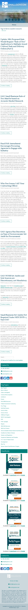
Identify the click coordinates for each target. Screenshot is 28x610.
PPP (2, 419)
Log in (17, 607)
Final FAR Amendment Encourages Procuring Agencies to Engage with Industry (11, 147)
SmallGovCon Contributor (17, 103)
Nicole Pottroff (16, 50)
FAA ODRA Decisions (6, 401)
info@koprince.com (7, 371)
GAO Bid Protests (5, 408)
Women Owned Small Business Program (10, 446)
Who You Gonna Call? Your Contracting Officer (12, 184)
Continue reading (6, 85)
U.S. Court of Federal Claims (7, 439)
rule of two (12, 106)
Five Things (3, 406)
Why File (3, 444)
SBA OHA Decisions (5, 426)
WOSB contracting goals (7, 287)
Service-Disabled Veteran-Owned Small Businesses (12, 430)
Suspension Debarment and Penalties (9, 437)
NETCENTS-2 (14, 325)
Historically (3, 285)
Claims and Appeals (5, 392)
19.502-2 (12, 114)
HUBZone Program (5, 415)
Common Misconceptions (6, 394)
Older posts (3, 30)
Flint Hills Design (12, 607)
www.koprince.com (7, 373)
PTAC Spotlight (4, 421)
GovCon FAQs (4, 410)
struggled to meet (18, 285)
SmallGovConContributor (17, 282)
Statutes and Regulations (6, 435)
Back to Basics (4, 390)
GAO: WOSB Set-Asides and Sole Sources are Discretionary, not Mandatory (14, 278)
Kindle (23, 475)
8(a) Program (4, 388)
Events (2, 399)
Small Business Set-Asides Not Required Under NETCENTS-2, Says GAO (14, 317)
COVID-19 (3, 397)
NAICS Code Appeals (6, 417)
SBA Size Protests (5, 428)
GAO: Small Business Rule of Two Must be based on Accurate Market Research (13, 98)
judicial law (4, 65)
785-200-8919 (5, 368)
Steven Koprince (16, 321)
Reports (2, 424)
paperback (13, 475)
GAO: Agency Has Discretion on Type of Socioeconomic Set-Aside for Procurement (14, 234)
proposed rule (11, 54)
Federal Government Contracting (8, 403)
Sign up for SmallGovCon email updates (12, 360)
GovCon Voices (4, 412)
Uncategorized (4, 441)
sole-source (5, 297)
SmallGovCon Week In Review (8, 432)
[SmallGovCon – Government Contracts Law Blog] (14, 577)
